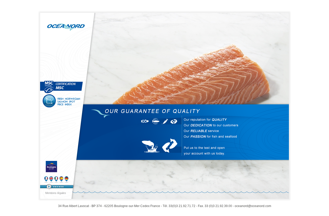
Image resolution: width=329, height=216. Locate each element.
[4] (59, 187)
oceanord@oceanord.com (253, 206)
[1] (54, 187)
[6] (63, 187)
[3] (57, 187)
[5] (61, 187)
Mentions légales (55, 192)
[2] (56, 187)
